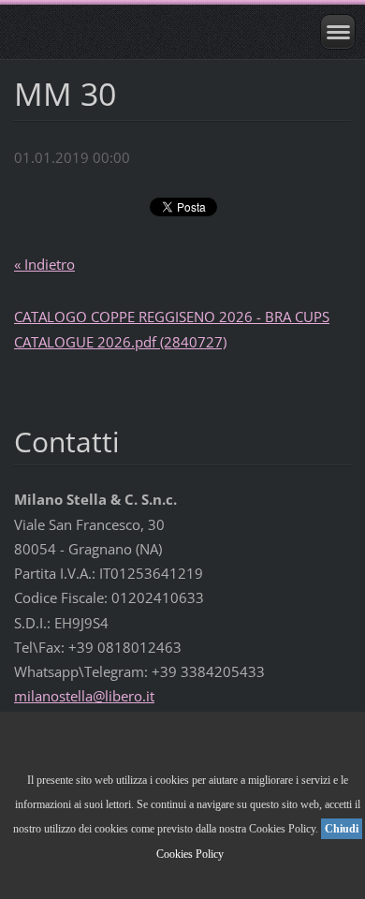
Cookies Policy (190, 854)
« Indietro (44, 264)
